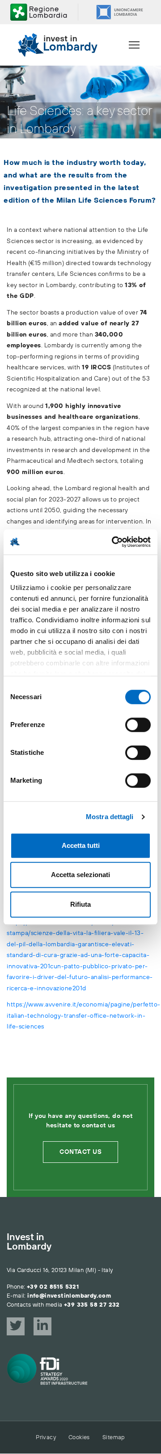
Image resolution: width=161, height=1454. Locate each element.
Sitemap (113, 1437)
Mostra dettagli (110, 816)
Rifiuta (80, 904)
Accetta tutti (81, 845)
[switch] (138, 725)
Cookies (79, 1437)
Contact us (80, 1152)
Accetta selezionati (80, 874)
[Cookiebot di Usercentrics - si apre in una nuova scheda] (113, 542)
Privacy (46, 1437)
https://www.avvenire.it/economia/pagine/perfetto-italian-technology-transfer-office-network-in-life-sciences (84, 1016)
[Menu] (134, 45)
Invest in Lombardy (29, 1242)
